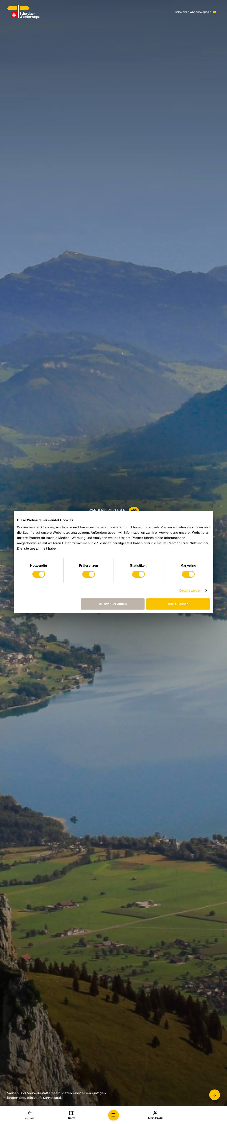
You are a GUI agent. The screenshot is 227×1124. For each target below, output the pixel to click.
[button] (113, 1115)
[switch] (88, 574)
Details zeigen (190, 590)
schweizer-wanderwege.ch (193, 11)
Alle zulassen (178, 604)
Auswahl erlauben (113, 604)
